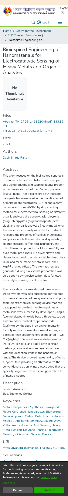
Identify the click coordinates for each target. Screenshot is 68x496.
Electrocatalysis (53, 416)
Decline (17, 490)
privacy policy (49, 477)
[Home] (30, 11)
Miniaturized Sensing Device (33, 434)
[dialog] (34, 479)
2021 (6, 144)
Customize (9, 482)
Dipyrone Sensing (34, 430)
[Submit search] (33, 22)
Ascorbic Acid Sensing (35, 425)
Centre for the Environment (33, 31)
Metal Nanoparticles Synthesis (23, 407)
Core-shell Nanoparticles (28, 412)
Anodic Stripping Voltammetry (22, 421)
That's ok (49, 490)
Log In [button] (46, 22)
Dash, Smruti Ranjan (16, 158)
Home (7, 31)
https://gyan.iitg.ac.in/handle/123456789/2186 (34, 448)
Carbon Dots (33, 416)
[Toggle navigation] (60, 22)
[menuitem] (38, 22)
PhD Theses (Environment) (25, 35)
